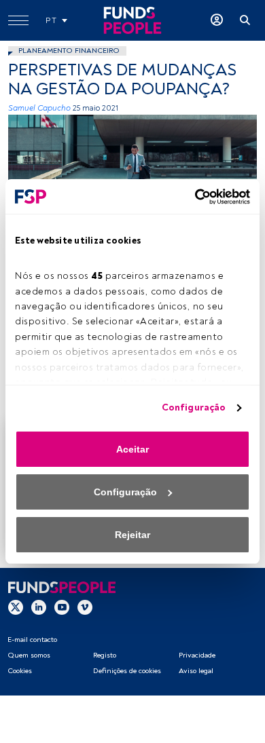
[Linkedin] (38, 607)
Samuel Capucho (39, 108)
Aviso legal (196, 670)
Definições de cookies (127, 670)
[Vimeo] (84, 607)
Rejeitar (132, 534)
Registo (104, 655)
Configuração (194, 407)
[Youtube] (61, 607)
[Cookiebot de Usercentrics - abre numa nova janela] (191, 197)
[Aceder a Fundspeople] (217, 20)
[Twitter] (15, 607)
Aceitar (132, 449)
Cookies (19, 670)
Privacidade (197, 655)
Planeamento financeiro (69, 50)
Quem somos (28, 655)
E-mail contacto (32, 639)
